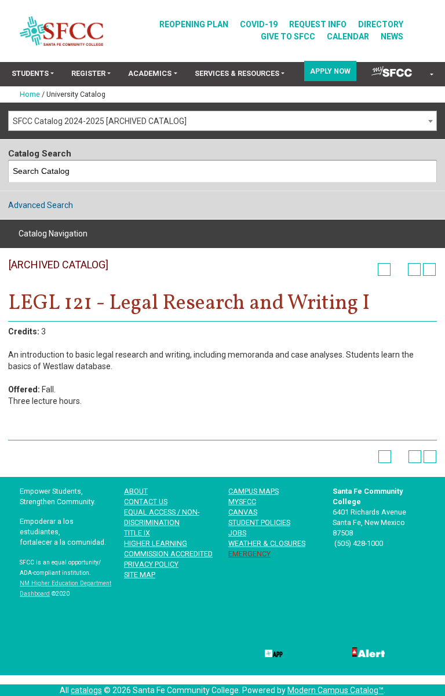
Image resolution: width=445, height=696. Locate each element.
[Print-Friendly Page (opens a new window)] (414, 269)
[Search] (426, 171)
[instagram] (412, 632)
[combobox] (222, 121)
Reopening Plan (193, 24)
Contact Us (145, 501)
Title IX (137, 533)
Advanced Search (40, 205)
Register (88, 73)
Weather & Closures (266, 543)
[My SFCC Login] (392, 71)
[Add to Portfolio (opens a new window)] (384, 269)
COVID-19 (259, 24)
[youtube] (377, 632)
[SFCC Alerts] (367, 651)
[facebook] (273, 632)
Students (30, 73)
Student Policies (259, 522)
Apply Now (330, 71)
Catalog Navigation (53, 233)
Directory (380, 24)
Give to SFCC (288, 36)
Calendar (348, 36)
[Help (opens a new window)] (429, 269)
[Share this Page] (399, 269)
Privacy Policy (151, 564)
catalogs (86, 690)
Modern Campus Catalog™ (335, 690)
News (392, 36)
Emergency (249, 553)
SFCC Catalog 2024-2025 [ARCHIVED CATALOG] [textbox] (100, 121)
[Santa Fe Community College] (61, 31)
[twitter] (308, 632)
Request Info (317, 24)
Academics (150, 73)
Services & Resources (237, 73)
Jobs (237, 533)
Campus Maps (253, 491)
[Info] (430, 75)
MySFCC (242, 501)
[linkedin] (342, 632)
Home (30, 94)
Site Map (139, 574)
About (136, 491)
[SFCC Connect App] (273, 651)
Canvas (242, 512)
